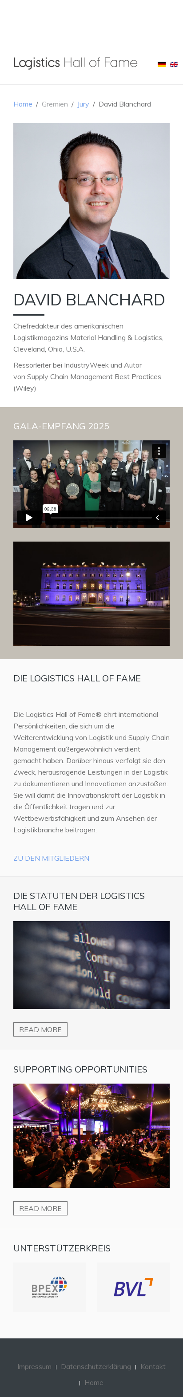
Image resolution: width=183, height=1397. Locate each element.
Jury (83, 103)
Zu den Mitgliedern (51, 858)
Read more (40, 1029)
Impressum (34, 1353)
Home (22, 103)
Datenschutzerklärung (96, 1353)
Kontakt (153, 1353)
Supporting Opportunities (80, 1069)
